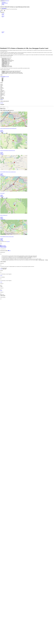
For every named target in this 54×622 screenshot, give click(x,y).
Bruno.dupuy (3, 219)
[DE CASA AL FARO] (13, 191)
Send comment (3, 108)
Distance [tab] (3, 31)
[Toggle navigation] (2, 0)
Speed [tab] (3, 14)
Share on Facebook (3, 246)
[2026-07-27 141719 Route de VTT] (13, 213)
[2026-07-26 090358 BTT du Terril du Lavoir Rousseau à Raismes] (13, 234)
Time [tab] (2, 16)
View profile (7, 76)
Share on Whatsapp (3, 247)
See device (1, 102)
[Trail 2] (1, 99)
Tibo (2, 154)
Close (1, 286)
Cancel (1, 261)
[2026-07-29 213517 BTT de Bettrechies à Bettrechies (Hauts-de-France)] (13, 148)
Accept (4, 295)
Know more (8, 241)
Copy (10, 250)
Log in (3, 3)
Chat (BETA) (4, 2)
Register (3, 4)
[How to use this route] (0, 11)
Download (4, 261)
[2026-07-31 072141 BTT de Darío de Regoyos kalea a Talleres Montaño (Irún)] (13, 126)
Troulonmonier (5, 133)
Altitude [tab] (3, 13)
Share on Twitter (3, 245)
